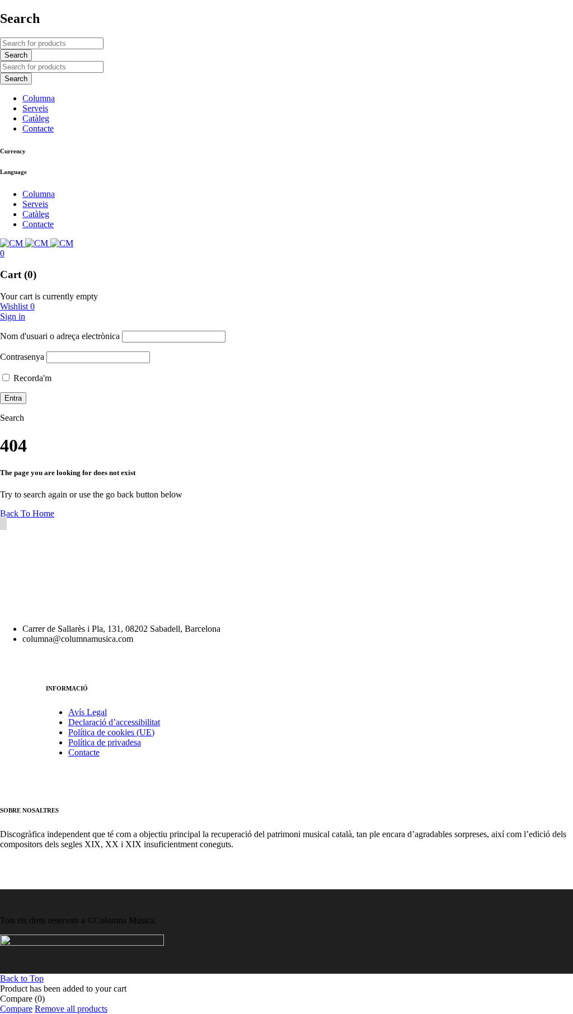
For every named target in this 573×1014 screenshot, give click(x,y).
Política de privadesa (104, 742)
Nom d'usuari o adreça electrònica (60, 336)
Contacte (84, 752)
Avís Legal (87, 712)
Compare (16, 1008)
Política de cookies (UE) (111, 732)
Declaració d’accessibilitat (114, 722)
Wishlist (17, 306)
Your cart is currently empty (49, 296)
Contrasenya (22, 357)
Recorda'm (31, 378)
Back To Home (27, 513)
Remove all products (71, 1008)
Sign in (12, 316)
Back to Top (22, 978)
